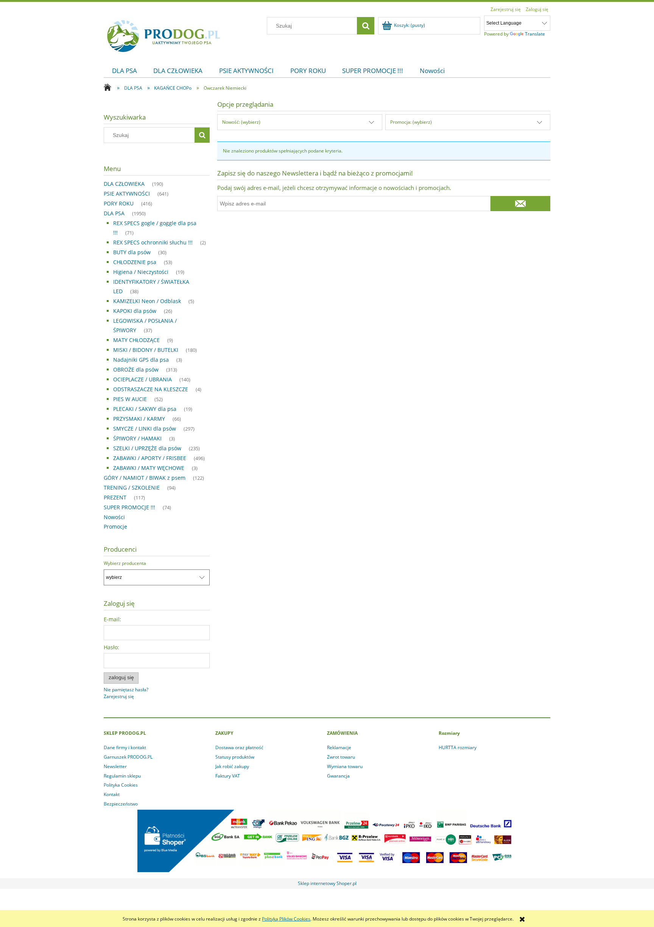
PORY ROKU (119, 203)
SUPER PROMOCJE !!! (129, 507)
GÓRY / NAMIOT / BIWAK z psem (144, 477)
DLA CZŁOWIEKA (124, 183)
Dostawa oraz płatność (239, 747)
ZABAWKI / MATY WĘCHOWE (148, 467)
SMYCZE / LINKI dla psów (144, 428)
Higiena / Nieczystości (140, 271)
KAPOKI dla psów (134, 310)
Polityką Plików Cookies (286, 919)
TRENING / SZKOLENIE (132, 487)
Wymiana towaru (345, 766)
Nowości (114, 517)
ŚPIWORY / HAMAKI (137, 438)
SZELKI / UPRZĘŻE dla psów (147, 448)
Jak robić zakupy (232, 766)
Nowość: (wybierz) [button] (241, 122)
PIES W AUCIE (130, 399)
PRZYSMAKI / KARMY (139, 418)
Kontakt (112, 794)
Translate (535, 34)
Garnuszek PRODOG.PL (128, 757)
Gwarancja (338, 776)
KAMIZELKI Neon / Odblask (147, 301)
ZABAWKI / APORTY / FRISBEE (149, 458)
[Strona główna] (164, 34)
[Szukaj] (365, 25)
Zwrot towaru (341, 757)
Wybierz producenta (125, 563)
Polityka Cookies (121, 785)
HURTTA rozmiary (457, 747)
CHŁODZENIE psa (134, 262)
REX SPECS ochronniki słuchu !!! (153, 242)
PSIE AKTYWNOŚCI (127, 193)
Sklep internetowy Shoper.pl (327, 883)
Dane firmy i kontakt (125, 747)
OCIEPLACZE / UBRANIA (142, 379)
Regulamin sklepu (122, 776)
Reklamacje (339, 747)
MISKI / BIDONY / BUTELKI (145, 349)
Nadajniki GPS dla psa (141, 359)
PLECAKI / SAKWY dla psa (144, 408)
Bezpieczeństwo (121, 804)
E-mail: (112, 619)
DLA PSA (114, 213)
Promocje (115, 526)
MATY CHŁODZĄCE (136, 340)
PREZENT (115, 497)
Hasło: (111, 647)
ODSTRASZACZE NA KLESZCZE (150, 389)
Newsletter (115, 766)
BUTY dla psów (132, 252)
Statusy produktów (234, 757)
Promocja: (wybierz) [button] (411, 122)
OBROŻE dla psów (136, 369)
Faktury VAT (227, 776)
